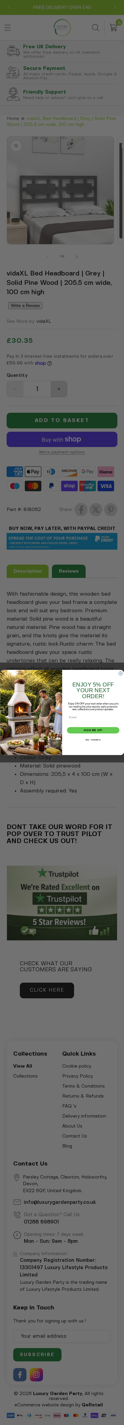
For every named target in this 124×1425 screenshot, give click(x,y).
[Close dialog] (121, 674)
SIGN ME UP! (93, 730)
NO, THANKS (93, 740)
